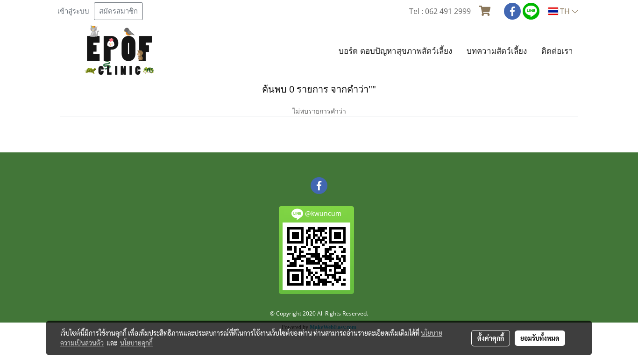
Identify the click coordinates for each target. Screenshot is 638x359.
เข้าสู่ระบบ (73, 11)
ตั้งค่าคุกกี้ (490, 338)
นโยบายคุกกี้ (136, 342)
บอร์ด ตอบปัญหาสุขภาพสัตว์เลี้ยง (395, 51)
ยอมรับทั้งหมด (540, 338)
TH (565, 11)
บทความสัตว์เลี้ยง (497, 51)
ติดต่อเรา (557, 51)
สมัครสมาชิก (118, 11)
